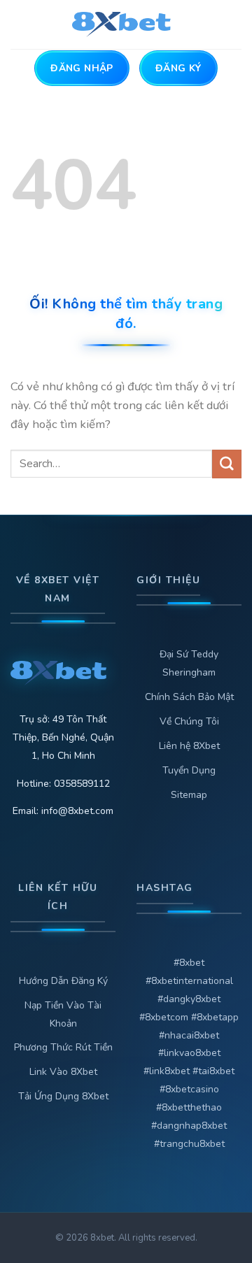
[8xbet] (126, 24)
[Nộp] (226, 464)
